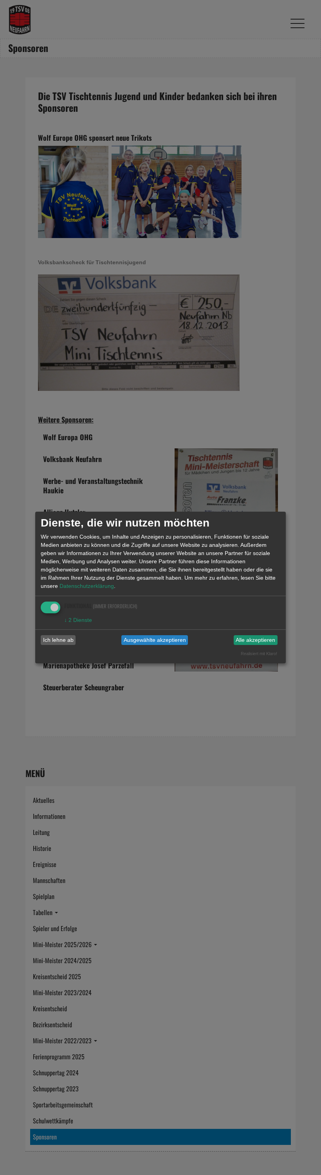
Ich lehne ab (58, 640)
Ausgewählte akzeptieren (155, 640)
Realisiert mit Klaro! (259, 653)
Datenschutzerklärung (87, 586)
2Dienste (78, 620)
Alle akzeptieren (255, 640)
